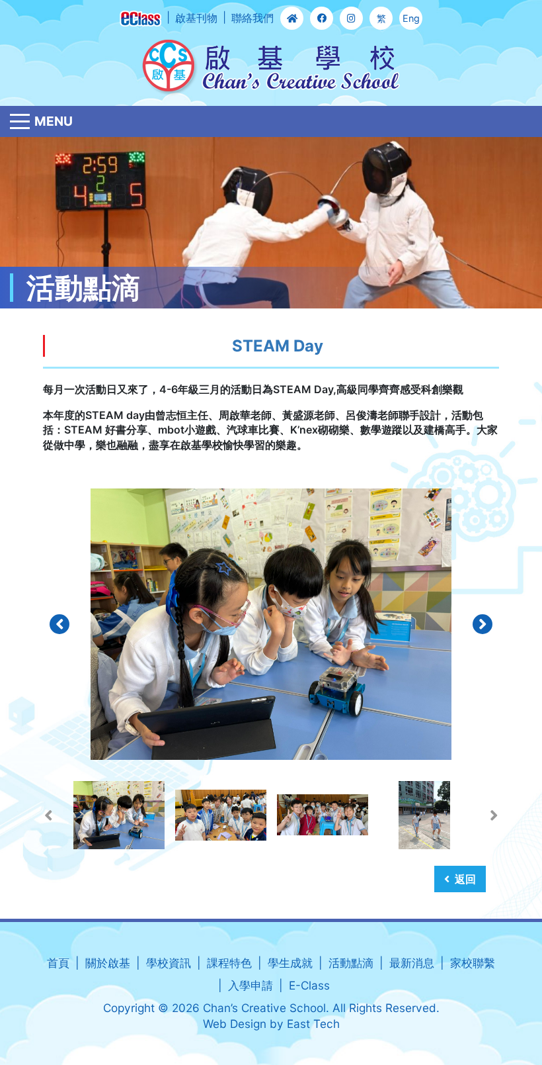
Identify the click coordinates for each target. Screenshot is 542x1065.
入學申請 (250, 985)
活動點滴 (351, 963)
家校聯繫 (472, 963)
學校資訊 (168, 963)
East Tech (313, 1024)
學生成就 (290, 963)
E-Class (309, 985)
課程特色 (229, 963)
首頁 (58, 963)
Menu (53, 121)
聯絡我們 (252, 17)
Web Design (234, 1024)
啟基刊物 (196, 17)
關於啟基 (107, 963)
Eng (411, 18)
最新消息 (411, 963)
